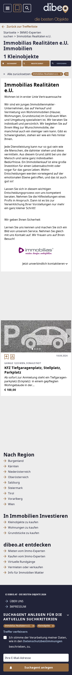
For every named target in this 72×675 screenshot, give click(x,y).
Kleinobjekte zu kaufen (23, 522)
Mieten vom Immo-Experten (26, 551)
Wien (11, 504)
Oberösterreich (18, 477)
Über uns (16, 601)
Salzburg (14, 482)
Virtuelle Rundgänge (21, 562)
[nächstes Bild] (68, 336)
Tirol (11, 493)
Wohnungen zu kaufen (23, 527)
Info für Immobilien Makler (26, 572)
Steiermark (15, 488)
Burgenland (16, 461)
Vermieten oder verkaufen (25, 567)
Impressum (18, 606)
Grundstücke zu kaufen (23, 533)
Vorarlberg (15, 499)
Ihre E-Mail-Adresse (13, 651)
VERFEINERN (61, 63)
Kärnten (13, 466)
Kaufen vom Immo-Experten (26, 556)
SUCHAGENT (12, 63)
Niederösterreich (19, 472)
